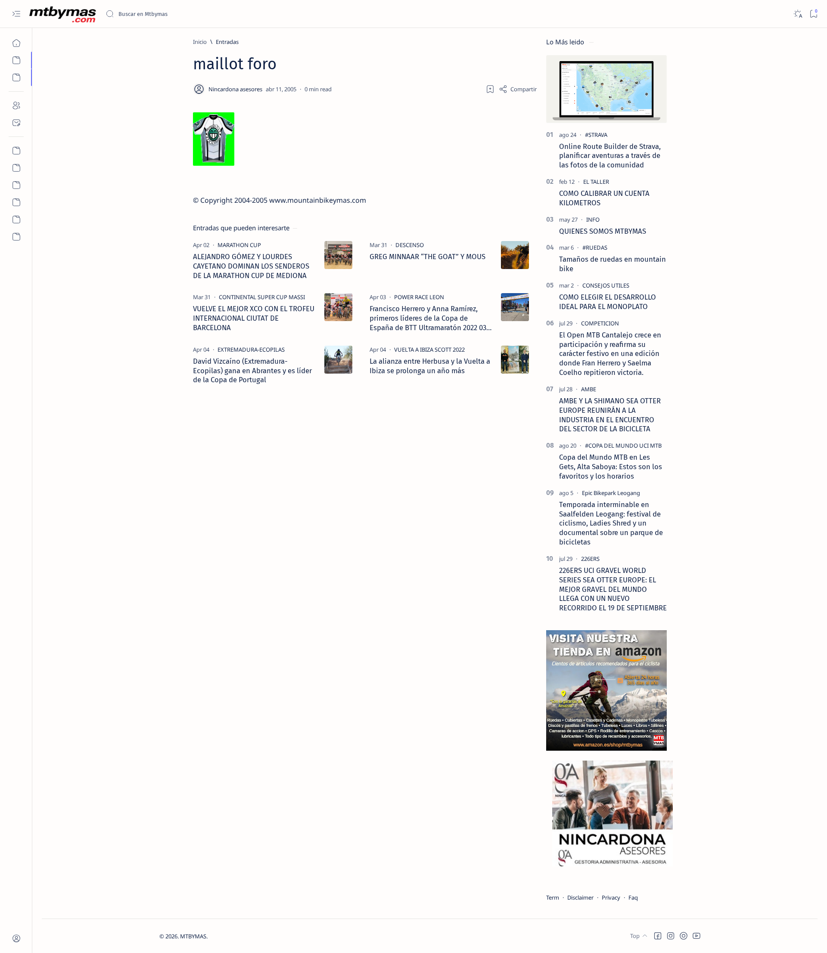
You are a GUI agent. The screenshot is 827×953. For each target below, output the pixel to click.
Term (552, 897)
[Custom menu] (16, 150)
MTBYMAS (193, 936)
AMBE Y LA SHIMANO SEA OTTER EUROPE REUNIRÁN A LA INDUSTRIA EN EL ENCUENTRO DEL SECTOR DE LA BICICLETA (610, 414)
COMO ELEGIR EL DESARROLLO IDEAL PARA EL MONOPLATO (607, 302)
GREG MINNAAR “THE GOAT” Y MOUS (427, 256)
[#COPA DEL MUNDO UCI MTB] (623, 445)
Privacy (611, 897)
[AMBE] (588, 389)
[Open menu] (16, 14)
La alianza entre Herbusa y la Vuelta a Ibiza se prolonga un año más (430, 366)
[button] (657, 935)
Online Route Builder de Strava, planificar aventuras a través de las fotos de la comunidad (610, 156)
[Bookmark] (813, 14)
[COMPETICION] (600, 323)
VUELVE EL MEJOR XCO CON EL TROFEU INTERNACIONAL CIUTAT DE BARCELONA (253, 318)
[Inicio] (16, 43)
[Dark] (797, 14)
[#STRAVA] (596, 134)
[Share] (518, 89)
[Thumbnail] (338, 255)
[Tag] (239, 245)
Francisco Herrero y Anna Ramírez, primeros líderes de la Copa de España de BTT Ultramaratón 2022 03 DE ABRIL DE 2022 (428, 318)
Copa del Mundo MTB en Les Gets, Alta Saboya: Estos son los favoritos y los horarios (610, 466)
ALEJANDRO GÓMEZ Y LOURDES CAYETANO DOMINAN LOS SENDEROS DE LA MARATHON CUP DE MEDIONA (251, 266)
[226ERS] (590, 558)
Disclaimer (580, 897)
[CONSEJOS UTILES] (605, 285)
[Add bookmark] (490, 89)
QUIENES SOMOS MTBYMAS (602, 231)
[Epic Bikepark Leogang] (611, 492)
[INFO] (593, 219)
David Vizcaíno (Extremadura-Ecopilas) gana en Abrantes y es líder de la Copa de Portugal (252, 370)
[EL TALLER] (596, 181)
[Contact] (16, 122)
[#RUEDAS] (594, 247)
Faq (633, 897)
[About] (16, 105)
